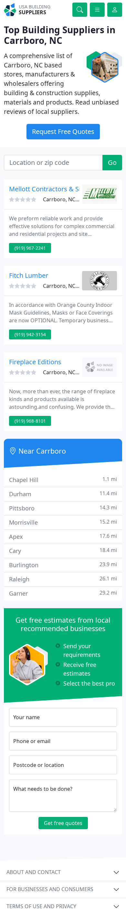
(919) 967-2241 (30, 248)
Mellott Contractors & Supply (52, 189)
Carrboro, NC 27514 (67, 372)
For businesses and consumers (49, 889)
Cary (63, 551)
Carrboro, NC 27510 (67, 199)
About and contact (33, 872)
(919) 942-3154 (30, 334)
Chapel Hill (63, 480)
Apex (63, 536)
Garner (63, 593)
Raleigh (63, 579)
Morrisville (63, 522)
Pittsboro (63, 508)
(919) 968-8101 (30, 421)
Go (112, 162)
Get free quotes (63, 823)
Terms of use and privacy (41, 906)
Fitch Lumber (28, 275)
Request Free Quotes (63, 131)
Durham (63, 494)
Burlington (63, 565)
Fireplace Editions (35, 361)
